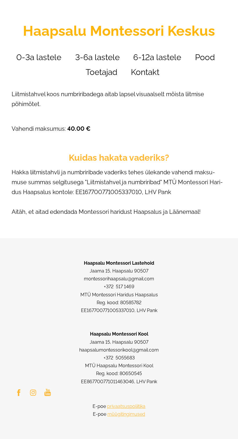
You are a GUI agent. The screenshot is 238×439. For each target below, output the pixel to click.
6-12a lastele (157, 57)
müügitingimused (126, 414)
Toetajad (101, 72)
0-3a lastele (38, 57)
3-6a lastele (97, 57)
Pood (205, 57)
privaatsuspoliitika (126, 406)
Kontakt (145, 72)
